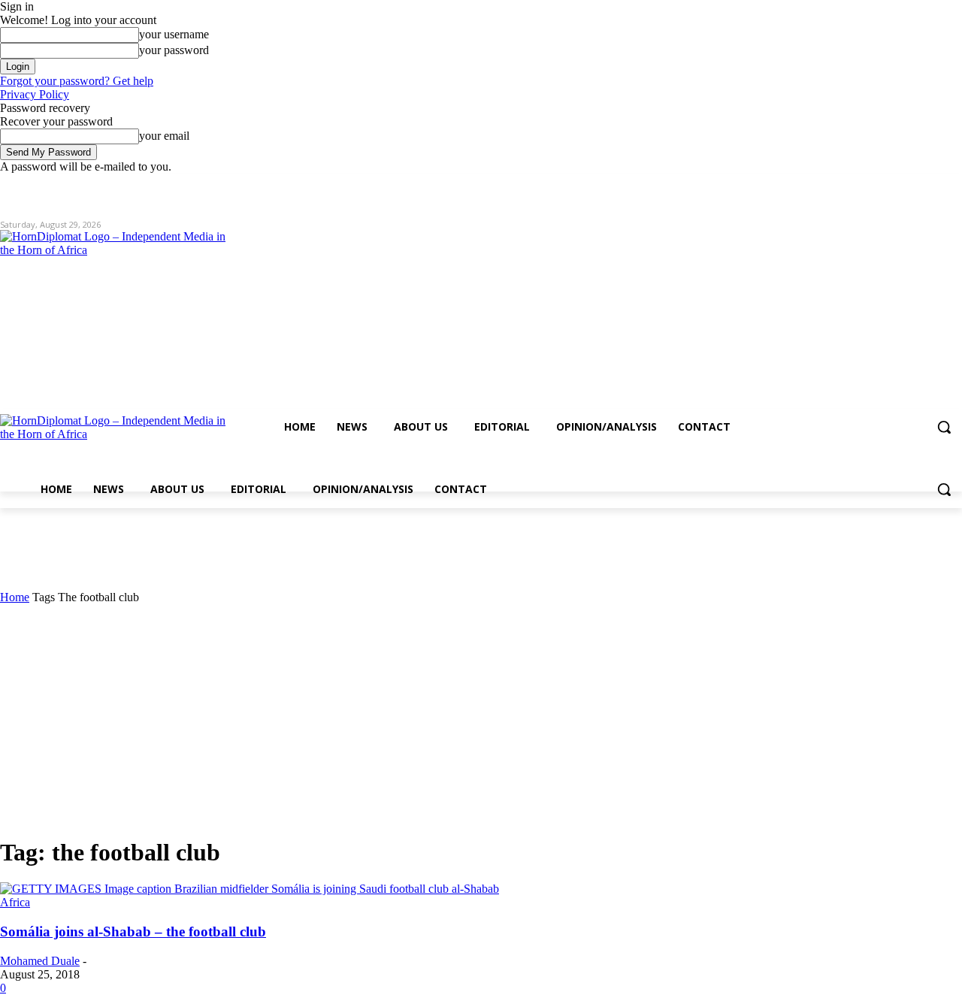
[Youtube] (953, 184)
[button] (944, 427)
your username (174, 34)
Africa (15, 902)
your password (174, 50)
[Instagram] (891, 184)
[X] (912, 184)
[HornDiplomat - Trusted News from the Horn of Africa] (144, 347)
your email (164, 135)
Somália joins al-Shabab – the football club (133, 931)
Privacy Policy (34, 94)
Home (14, 597)
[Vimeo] (932, 184)
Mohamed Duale (40, 960)
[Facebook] (870, 184)
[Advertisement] (481, 717)
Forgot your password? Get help (76, 80)
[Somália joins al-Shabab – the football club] (249, 888)
